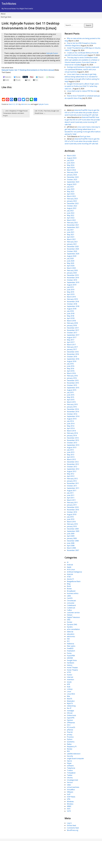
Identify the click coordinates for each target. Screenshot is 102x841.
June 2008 (70, 543)
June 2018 (70, 313)
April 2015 (70, 400)
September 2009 (73, 531)
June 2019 (70, 289)
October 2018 (72, 304)
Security (70, 756)
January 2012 (72, 481)
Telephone (71, 768)
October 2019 (72, 280)
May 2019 (70, 292)
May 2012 (70, 474)
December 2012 (73, 462)
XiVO (68, 809)
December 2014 (73, 409)
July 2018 (70, 311)
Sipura (69, 761)
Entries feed (71, 825)
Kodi (68, 687)
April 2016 (70, 371)
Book (69, 586)
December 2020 (73, 246)
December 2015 (73, 380)
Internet (70, 677)
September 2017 (73, 335)
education (70, 634)
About (3, 14)
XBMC (69, 806)
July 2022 (70, 211)
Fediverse (70, 644)
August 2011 (71, 490)
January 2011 (72, 505)
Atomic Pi (70, 579)
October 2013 (72, 443)
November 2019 (73, 278)
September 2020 (73, 254)
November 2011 (73, 483)
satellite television (73, 754)
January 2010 (72, 526)
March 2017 (71, 344)
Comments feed (73, 828)
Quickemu (70, 742)
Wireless (70, 804)
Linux (28, 104)
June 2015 (70, 395)
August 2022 (71, 208)
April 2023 (70, 194)
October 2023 (72, 179)
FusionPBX (71, 655)
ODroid (69, 713)
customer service (73, 612)
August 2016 (71, 361)
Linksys (70, 689)
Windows (70, 801)
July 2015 (70, 392)
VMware (70, 792)
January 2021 (72, 244)
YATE (69, 811)
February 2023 (72, 199)
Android (70, 565)
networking (71, 706)
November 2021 (73, 225)
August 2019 (71, 285)
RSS (68, 751)
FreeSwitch (71, 651)
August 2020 (71, 256)
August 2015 (71, 390)
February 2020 (72, 270)
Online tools (71, 715)
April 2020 (70, 266)
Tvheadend (71, 773)
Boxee (69, 589)
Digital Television (73, 617)
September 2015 (73, 388)
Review (69, 749)
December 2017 (73, 328)
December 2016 (73, 352)
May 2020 (70, 263)
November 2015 (73, 383)
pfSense (70, 730)
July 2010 (70, 517)
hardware (70, 663)
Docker (69, 622)
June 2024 (70, 163)
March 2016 (71, 373)
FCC (68, 641)
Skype (69, 763)
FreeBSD (70, 648)
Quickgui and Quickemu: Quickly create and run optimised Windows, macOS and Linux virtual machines (82, 69)
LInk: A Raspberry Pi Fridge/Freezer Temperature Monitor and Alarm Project (15, 113)
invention (70, 679)
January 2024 (72, 175)
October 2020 (72, 251)
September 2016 (73, 359)
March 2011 (71, 500)
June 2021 (70, 232)
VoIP (68, 794)
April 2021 (70, 237)
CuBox (69, 610)
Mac (68, 696)
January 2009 (72, 538)
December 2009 (73, 529)
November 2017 (73, 330)
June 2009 (70, 533)
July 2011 (70, 493)
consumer (70, 603)
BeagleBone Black (73, 581)
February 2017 (72, 347)
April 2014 (70, 428)
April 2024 (70, 167)
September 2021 (73, 227)
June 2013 (70, 452)
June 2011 (70, 495)
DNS (68, 620)
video (69, 785)
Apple (69, 567)
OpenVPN (70, 718)
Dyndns (70, 627)
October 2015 (72, 385)
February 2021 (72, 242)
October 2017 (72, 333)
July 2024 (70, 160)
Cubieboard (71, 605)
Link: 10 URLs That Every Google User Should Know (47, 112)
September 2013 (73, 445)
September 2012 (73, 469)
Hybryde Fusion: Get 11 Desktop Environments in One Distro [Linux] (28, 70)
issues (69, 682)
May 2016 (70, 368)
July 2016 (70, 364)
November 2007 (73, 550)
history (69, 665)
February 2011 (72, 502)
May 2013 (70, 455)
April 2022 (70, 218)
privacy (69, 734)
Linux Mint (71, 694)
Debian (69, 615)
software (70, 766)
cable (69, 596)
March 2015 (71, 402)
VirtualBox (71, 789)
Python (69, 739)
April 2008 (70, 545)
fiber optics (71, 646)
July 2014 (70, 421)
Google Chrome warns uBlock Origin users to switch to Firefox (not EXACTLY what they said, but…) (82, 86)
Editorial (70, 632)
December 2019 (73, 275)
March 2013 (71, 459)
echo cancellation (73, 629)
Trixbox (70, 770)
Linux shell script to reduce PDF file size (81, 91)
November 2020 (73, 249)
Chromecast (71, 600)
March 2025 (71, 156)
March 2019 (71, 297)
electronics (71, 636)
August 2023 (71, 184)
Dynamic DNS (72, 624)
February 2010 (72, 524)
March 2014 (71, 431)
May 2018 (70, 316)
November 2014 (73, 411)
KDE (68, 684)
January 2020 (72, 273)
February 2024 (72, 172)
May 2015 (70, 397)
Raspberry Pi (71, 746)
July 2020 (70, 258)
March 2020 (71, 268)
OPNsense (71, 722)
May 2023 (70, 191)
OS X (68, 725)
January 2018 (72, 325)
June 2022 (70, 213)
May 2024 (70, 165)
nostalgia (70, 711)
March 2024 (71, 170)
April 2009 (70, 536)
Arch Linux (71, 569)
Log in (69, 823)
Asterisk (70, 574)
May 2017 (70, 340)
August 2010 (71, 514)
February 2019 (72, 299)
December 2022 (73, 203)
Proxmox (70, 737)
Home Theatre (72, 670)
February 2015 (72, 404)
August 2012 (71, 471)
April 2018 (70, 318)
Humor (69, 675)
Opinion (70, 720)
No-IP (69, 708)
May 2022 (70, 215)
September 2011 (73, 488)
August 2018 (71, 309)
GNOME (70, 658)
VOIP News (71, 797)
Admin (23, 104)
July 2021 (70, 230)
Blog (68, 584)
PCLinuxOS (71, 727)
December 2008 (73, 541)
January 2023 (72, 201)
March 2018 (71, 321)
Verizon (70, 782)
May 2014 (70, 426)
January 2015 (72, 407)
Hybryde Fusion (52, 53)
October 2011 (72, 486)
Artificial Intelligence (74, 572)
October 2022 (72, 206)
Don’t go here (6, 17)
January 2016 (72, 378)
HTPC (69, 672)
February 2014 (72, 433)
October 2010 (72, 512)
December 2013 (73, 438)
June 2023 (70, 189)
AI (67, 562)
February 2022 (72, 222)
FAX (68, 639)
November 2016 (73, 354)
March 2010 (71, 522)
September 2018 (73, 306)
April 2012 (70, 476)
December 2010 (73, 507)
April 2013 (70, 457)
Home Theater (72, 667)
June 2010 (70, 519)
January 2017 (72, 349)
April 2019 (70, 294)
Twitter (69, 775)
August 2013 (71, 447)
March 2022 (71, 220)
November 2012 (73, 464)
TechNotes (9, 3)
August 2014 (71, 419)
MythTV (70, 703)
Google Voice (72, 660)
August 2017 (71, 337)
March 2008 (71, 548)
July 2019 (70, 287)
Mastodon (71, 701)
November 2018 (73, 301)
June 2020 (70, 261)
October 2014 (72, 414)
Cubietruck (71, 608)
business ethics (72, 593)
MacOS (69, 699)
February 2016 (72, 376)
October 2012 (72, 467)
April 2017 (70, 342)
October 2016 (72, 356)
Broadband (71, 591)
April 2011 (70, 498)
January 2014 (72, 435)
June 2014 (70, 423)
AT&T (69, 577)
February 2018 (72, 323)
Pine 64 (69, 732)
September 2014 (73, 416)
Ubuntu (70, 778)
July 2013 (70, 450)
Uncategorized (72, 780)
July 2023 (70, 187)
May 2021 (70, 234)
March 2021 (71, 239)
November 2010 (73, 510)
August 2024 (71, 158)
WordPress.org (72, 830)
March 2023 (71, 196)
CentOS (70, 598)
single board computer (75, 758)
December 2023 (73, 177)
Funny (69, 653)
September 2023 (73, 182)
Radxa (69, 744)
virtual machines (73, 787)
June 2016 (70, 366)
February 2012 (72, 478)
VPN (68, 799)
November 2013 (73, 440)
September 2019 (73, 282)
